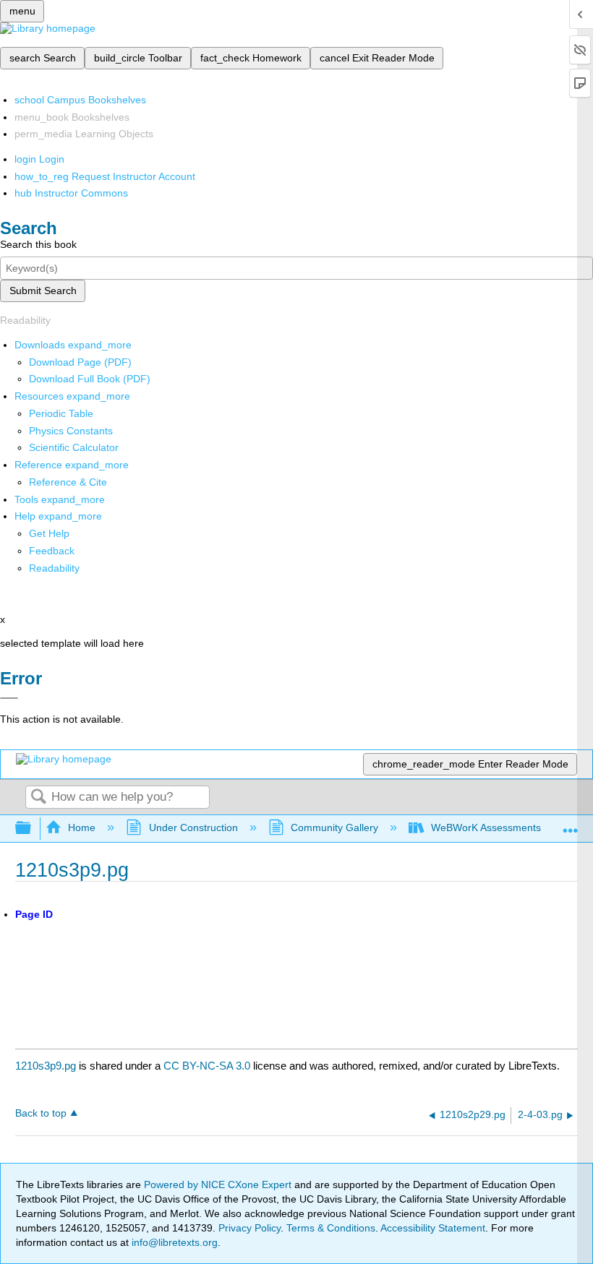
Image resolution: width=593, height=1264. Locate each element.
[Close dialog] (9, 698)
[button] (51, 550)
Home (81, 827)
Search (38, 797)
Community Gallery (334, 827)
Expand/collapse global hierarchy (32, 829)
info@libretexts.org (173, 1242)
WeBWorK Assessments (486, 827)
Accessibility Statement (432, 1228)
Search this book (38, 244)
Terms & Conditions (330, 1228)
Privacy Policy (249, 1228)
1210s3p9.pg (45, 1065)
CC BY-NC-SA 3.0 (206, 1065)
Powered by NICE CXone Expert (219, 1184)
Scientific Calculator (74, 447)
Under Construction (193, 827)
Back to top (41, 1113)
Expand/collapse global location (571, 824)
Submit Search (43, 290)
